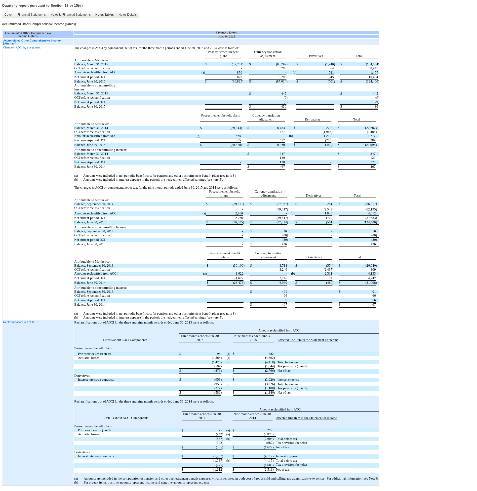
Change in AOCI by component (21, 47)
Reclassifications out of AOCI (20, 322)
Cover (8, 14)
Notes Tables (104, 14)
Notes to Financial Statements (70, 14)
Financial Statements (31, 14)
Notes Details (128, 14)
